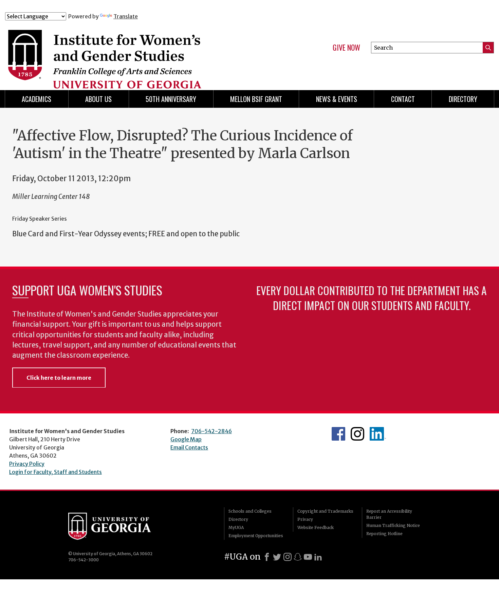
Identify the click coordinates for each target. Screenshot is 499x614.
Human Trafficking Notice (393, 525)
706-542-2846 (211, 431)
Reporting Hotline (384, 533)
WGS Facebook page (338, 434)
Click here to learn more (58, 377)
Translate (125, 16)
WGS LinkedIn (378, 434)
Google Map (186, 439)
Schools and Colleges (250, 511)
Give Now (346, 48)
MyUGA (236, 527)
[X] (277, 557)
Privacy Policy (26, 463)
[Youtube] (308, 557)
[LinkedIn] (318, 557)
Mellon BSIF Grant (256, 99)
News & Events (336, 99)
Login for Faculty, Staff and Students (55, 471)
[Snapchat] (298, 557)
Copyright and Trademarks (325, 511)
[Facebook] (267, 557)
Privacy (305, 519)
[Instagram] (287, 557)
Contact (403, 99)
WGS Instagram (357, 434)
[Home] (140, 50)
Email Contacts (189, 447)
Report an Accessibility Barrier (389, 514)
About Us (98, 99)
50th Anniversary (171, 99)
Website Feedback (315, 527)
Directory (463, 99)
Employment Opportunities (255, 535)
